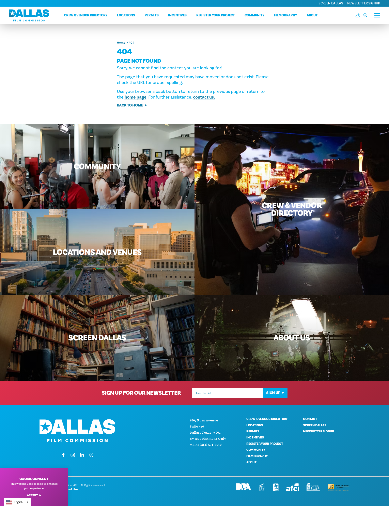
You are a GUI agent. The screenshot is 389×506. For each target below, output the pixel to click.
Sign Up (273, 392)
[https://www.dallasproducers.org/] (243, 487)
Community (254, 15)
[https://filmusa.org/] (262, 487)
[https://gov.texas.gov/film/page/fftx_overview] (313, 487)
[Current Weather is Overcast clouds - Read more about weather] (358, 15)
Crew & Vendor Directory (85, 15)
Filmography (285, 15)
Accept (32, 495)
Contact (310, 419)
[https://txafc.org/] (276, 487)
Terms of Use (69, 489)
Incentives (177, 15)
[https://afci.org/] (292, 487)
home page (135, 97)
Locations (126, 15)
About (312, 15)
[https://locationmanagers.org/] (338, 487)
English (18, 502)
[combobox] (17, 502)
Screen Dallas (330, 3)
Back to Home (130, 105)
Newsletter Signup (363, 3)
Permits (152, 15)
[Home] (29, 15)
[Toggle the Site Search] (367, 15)
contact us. (204, 97)
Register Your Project (215, 15)
